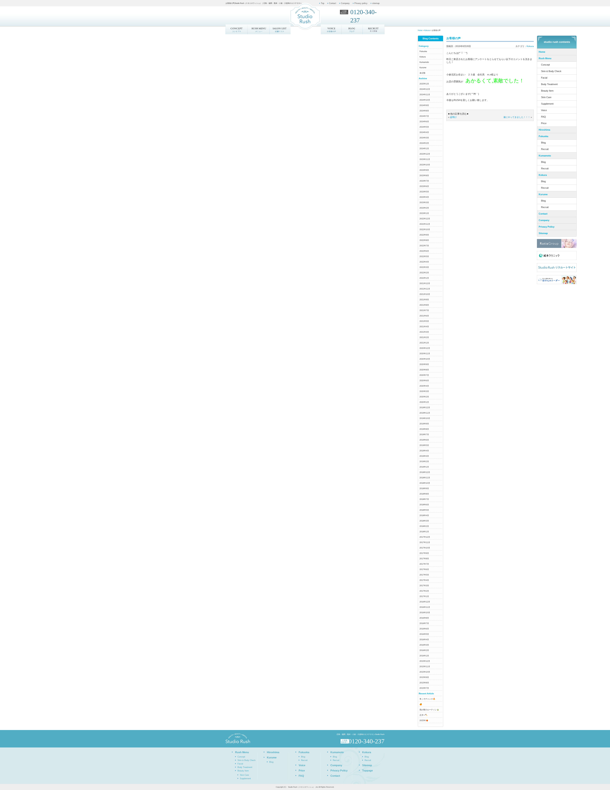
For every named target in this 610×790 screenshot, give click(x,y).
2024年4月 (424, 132)
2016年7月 (424, 623)
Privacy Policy (546, 226)
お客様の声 (331, 29)
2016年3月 (424, 645)
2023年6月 (424, 186)
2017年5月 (424, 575)
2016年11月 (425, 607)
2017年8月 (424, 559)
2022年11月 (425, 224)
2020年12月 (425, 348)
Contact (332, 3)
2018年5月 (424, 510)
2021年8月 (424, 305)
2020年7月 (424, 375)
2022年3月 (424, 267)
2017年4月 (424, 580)
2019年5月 (424, 445)
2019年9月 (424, 424)
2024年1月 (424, 148)
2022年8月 (424, 240)
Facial (544, 77)
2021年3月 (424, 332)
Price (543, 123)
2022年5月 (424, 256)
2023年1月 (424, 213)
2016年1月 (424, 656)
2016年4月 (424, 639)
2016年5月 (424, 634)
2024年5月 (424, 127)
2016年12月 (425, 602)
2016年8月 (424, 618)
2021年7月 (424, 310)
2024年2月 (424, 143)
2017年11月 (425, 542)
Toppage (367, 770)
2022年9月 (424, 235)
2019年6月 (424, 440)
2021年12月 (425, 283)
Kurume (423, 67)
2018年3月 (424, 521)
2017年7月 (424, 564)
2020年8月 (424, 370)
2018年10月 (425, 483)
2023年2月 (424, 208)
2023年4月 (424, 197)
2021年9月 (424, 300)
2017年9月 (424, 553)
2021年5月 (424, 321)
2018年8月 (424, 494)
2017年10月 (425, 548)
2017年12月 (425, 537)
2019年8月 (424, 429)
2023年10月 (425, 165)
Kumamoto (424, 62)
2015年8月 (424, 683)
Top (322, 3)
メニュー (258, 29)
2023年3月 (424, 202)
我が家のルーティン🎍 (429, 710)
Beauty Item (547, 90)
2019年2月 (424, 461)
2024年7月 (424, 116)
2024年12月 (425, 89)
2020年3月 (424, 391)
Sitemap (543, 233)
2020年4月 (424, 386)
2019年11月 (425, 413)
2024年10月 (425, 100)
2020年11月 (425, 353)
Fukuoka (423, 51)
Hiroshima (544, 129)
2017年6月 (424, 569)
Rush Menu (545, 58)
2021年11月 (425, 289)
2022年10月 (425, 229)
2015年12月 (425, 661)
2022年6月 (424, 251)
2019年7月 (424, 434)
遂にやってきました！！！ (516, 117)
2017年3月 (424, 585)
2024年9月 (424, 105)
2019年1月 (424, 467)
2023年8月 (424, 175)
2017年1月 (424, 596)
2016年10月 (425, 612)
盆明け (453, 117)
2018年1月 (424, 532)
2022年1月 (424, 278)
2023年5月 (424, 192)
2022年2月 (424, 273)
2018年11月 (425, 478)
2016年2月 (424, 650)
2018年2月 (424, 526)
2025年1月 (424, 84)
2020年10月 (425, 359)
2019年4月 (424, 451)
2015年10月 (425, 672)
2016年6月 (424, 629)
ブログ (352, 29)
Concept (236, 29)
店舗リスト (280, 29)
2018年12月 (425, 472)
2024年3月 (424, 138)
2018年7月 (424, 499)
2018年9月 (424, 488)
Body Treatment (549, 84)
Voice (544, 110)
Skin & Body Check (551, 71)
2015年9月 (424, 677)
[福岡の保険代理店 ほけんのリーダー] (557, 279)
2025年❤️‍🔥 (424, 720)
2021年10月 (425, 294)
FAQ (543, 116)
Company (345, 3)
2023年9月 (424, 170)
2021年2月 (424, 337)
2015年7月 (424, 688)
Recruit (545, 149)
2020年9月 (424, 364)
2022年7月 (424, 246)
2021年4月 (424, 326)
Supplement (547, 103)
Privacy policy (360, 3)
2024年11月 (425, 94)
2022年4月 (424, 262)
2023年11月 (425, 159)
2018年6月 (424, 505)
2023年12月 (425, 154)
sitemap (376, 3)
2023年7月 (424, 181)
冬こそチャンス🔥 (427, 699)
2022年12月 (425, 219)
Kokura (423, 57)
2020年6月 (424, 380)
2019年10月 (425, 418)
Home (542, 51)
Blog (543, 142)
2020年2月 (424, 397)
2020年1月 (424, 402)
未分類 (422, 73)
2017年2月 (424, 591)
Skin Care (546, 97)
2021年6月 (424, 316)
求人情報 (373, 29)
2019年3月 (424, 456)
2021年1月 (424, 343)
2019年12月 (425, 407)
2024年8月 (424, 111)
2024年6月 (424, 121)
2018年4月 (424, 515)
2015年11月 (425, 666)
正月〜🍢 (424, 715)
